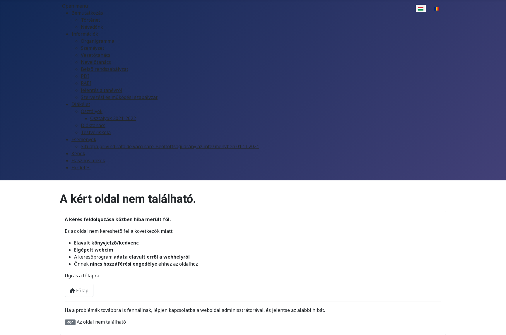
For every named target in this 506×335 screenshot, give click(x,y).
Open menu (75, 6)
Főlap (81, 290)
